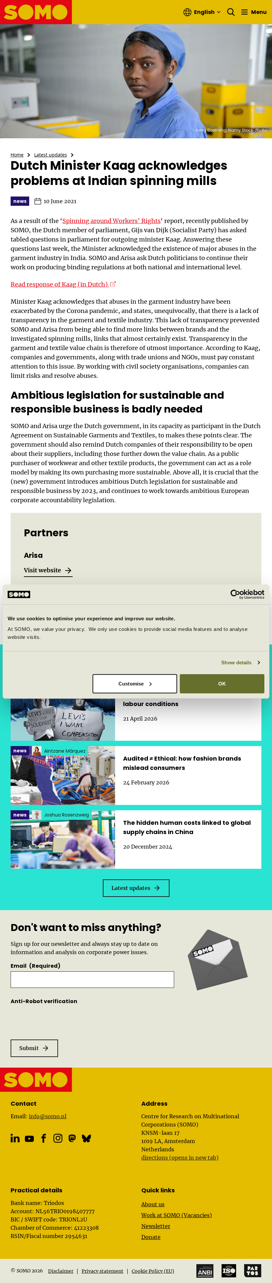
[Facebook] (43, 1138)
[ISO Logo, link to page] (229, 1270)
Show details (236, 662)
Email (35, 966)
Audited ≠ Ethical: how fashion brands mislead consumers (182, 763)
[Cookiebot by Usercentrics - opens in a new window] (235, 594)
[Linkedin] (15, 1138)
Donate (151, 1237)
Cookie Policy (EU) (153, 1271)
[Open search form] (231, 12)
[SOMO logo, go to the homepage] (36, 12)
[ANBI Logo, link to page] (205, 1271)
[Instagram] (57, 1138)
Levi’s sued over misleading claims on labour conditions (182, 699)
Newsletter (155, 1226)
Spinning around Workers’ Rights (111, 221)
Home (17, 155)
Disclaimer (60, 1271)
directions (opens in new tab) (180, 1157)
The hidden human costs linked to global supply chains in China (187, 827)
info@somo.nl (47, 1116)
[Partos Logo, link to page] (252, 1270)
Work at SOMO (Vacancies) (176, 1215)
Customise (131, 683)
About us (153, 1204)
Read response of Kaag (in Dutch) (63, 284)
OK (222, 683)
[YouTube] (29, 1138)
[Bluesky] (86, 1138)
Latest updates (50, 155)
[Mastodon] (72, 1138)
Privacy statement (102, 1271)
